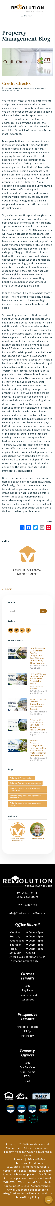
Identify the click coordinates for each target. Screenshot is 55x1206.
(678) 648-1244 (27, 904)
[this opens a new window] (9, 1095)
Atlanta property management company (25, 796)
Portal (27, 985)
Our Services (28, 1067)
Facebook (29, 527)
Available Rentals (27, 1026)
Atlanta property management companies (25, 789)
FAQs (27, 1031)
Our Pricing (27, 1071)
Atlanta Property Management (25, 783)
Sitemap (18, 1159)
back (8, 589)
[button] (10, 630)
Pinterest (49, 527)
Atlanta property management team (25, 804)
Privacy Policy (36, 1159)
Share (23, 527)
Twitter (36, 527)
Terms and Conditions (29, 1163)
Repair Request (27, 995)
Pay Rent (27, 990)
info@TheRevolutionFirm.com (27, 913)
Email (42, 527)
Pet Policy (27, 1035)
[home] (27, 7)
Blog (27, 1080)
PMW (27, 1155)
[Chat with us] (49, 1200)
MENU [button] (27, 16)
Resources (27, 999)
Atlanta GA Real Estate (22, 778)
